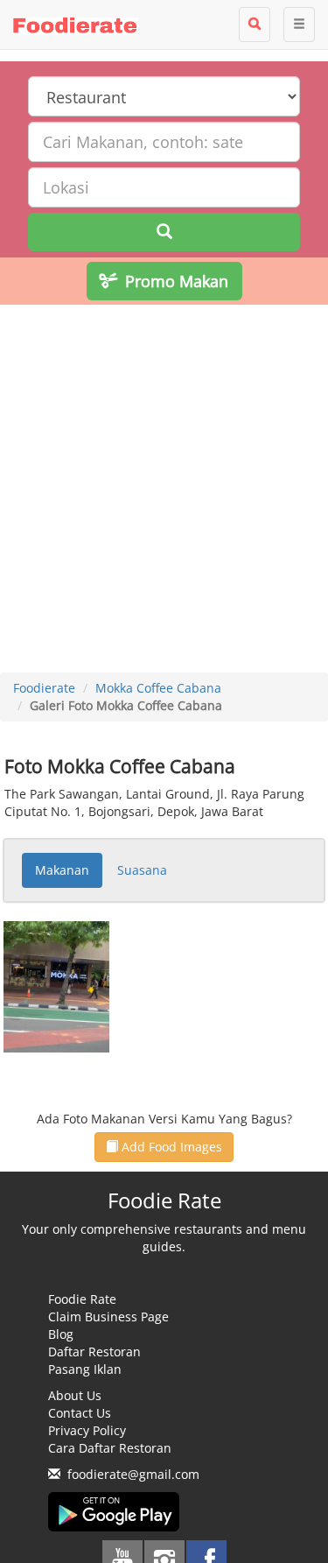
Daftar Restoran (94, 1351)
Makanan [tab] (62, 870)
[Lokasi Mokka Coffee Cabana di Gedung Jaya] (56, 985)
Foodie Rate (82, 1299)
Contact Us (79, 1413)
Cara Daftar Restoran (109, 1448)
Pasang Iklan (85, 1369)
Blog (60, 1334)
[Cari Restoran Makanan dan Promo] (254, 24)
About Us (74, 1395)
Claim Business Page (108, 1316)
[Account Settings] (299, 24)
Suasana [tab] (142, 870)
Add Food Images (170, 1146)
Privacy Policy (87, 1430)
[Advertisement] (164, 491)
